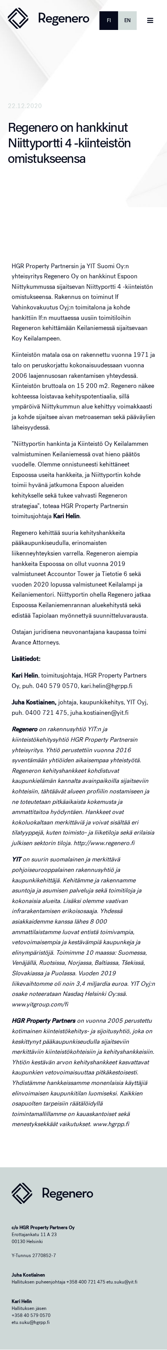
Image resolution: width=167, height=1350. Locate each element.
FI (109, 20)
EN (127, 20)
